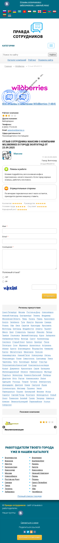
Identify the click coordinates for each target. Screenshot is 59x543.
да (6, 281)
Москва (8, 473)
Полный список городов (30, 496)
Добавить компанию (29, 537)
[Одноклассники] (31, 532)
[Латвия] (54, 11)
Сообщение (7, 247)
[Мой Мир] (34, 532)
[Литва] (4, 15)
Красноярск (37, 470)
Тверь (7, 485)
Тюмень (8, 489)
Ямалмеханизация (29, 426)
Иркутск (8, 464)
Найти (52, 55)
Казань (35, 464)
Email (4, 237)
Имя (4, 226)
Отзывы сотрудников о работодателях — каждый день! (34, 3)
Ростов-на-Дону (12, 479)
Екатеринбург (38, 461)
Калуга (35, 467)
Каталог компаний (17, 60)
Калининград (11, 467)
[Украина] (14, 11)
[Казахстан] (19, 11)
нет (6, 277)
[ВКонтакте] (24, 532)
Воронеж (9, 461)
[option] (29, 425)
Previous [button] (3, 427)
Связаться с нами (29, 522)
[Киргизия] (24, 11)
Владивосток (11, 458)
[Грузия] (39, 11)
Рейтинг (32, 60)
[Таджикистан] (29, 11)
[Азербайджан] (49, 11)
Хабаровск (10, 492)
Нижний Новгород (40, 473)
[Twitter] (28, 532)
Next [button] (55, 427)
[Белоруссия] (9, 11)
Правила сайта (45, 60)
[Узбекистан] (34, 11)
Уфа (34, 489)
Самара (8, 482)
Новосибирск (11, 476)
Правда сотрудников (15, 505)
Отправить (49, 296)
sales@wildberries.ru (16, 130)
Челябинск (37, 492)
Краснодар (10, 470)
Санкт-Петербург (39, 482)
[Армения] (44, 11)
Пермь (35, 476)
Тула (34, 485)
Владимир (37, 458)
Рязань (35, 479)
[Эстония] (9, 15)
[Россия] (4, 11)
